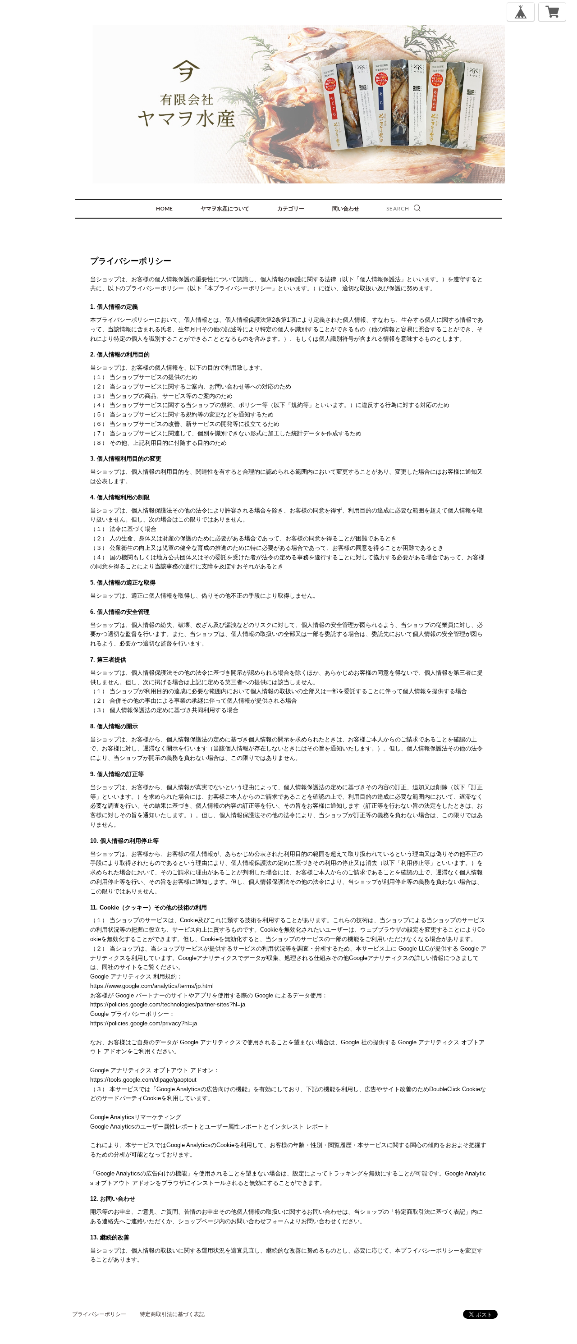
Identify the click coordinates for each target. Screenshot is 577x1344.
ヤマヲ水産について (225, 208)
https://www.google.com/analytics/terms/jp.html (152, 986)
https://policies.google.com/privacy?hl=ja (143, 1023)
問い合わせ (345, 208)
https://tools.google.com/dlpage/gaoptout (143, 1079)
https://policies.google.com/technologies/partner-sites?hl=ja (167, 1004)
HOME (164, 208)
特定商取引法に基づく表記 (172, 1314)
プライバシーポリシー (99, 1314)
